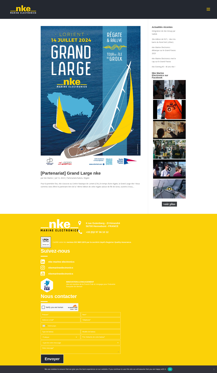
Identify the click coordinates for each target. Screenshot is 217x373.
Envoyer (52, 359)
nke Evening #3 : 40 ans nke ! (163, 66)
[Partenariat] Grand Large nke (71, 173)
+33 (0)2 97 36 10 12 (97, 232)
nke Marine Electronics (61, 261)
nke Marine (48, 178)
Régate (86, 178)
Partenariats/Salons (75, 178)
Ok (170, 369)
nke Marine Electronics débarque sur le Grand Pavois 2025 (164, 50)
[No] (214, 369)
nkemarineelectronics (60, 267)
